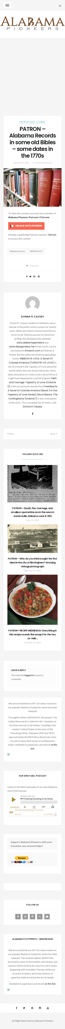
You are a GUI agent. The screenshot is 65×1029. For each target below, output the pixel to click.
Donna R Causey (44, 162)
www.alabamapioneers (30, 342)
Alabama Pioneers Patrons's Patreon (29, 217)
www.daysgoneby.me (21, 346)
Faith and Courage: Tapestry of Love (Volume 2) (32, 382)
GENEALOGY (36, 251)
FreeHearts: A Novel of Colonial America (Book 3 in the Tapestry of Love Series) (33, 390)
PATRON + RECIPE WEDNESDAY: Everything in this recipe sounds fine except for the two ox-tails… (32, 634)
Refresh (52, 234)
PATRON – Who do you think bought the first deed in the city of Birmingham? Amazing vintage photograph (32, 562)
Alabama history (17, 251)
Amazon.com (32, 350)
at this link (50, 983)
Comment (34, 265)
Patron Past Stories (33, 121)
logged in (29, 675)
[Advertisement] (32, 71)
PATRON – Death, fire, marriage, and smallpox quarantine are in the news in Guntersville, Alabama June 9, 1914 (32, 512)
